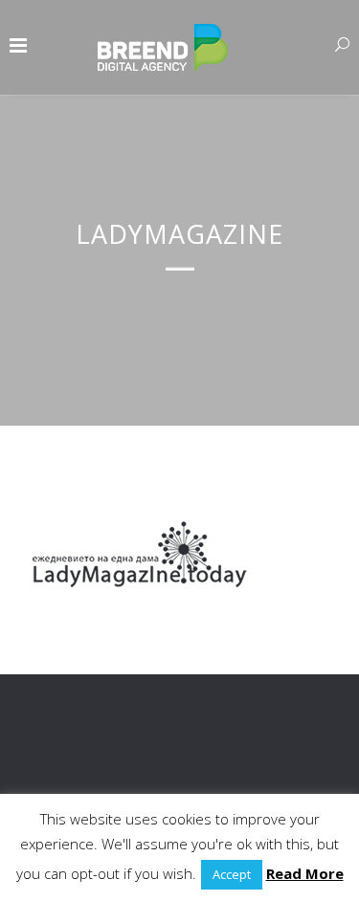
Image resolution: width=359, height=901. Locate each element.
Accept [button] (232, 874)
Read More (305, 873)
